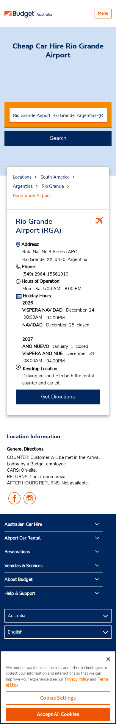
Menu (105, 14)
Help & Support (19, 593)
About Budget (18, 579)
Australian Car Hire (23, 524)
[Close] (108, 659)
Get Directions (58, 396)
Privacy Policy (77, 679)
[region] (58, 687)
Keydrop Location (40, 369)
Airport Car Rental (22, 538)
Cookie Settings (58, 698)
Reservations (17, 552)
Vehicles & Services (23, 566)
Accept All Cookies (58, 714)
